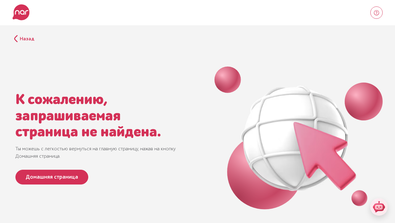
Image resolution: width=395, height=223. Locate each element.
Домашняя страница (52, 177)
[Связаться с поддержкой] (376, 12)
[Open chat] (379, 207)
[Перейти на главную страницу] (21, 13)
